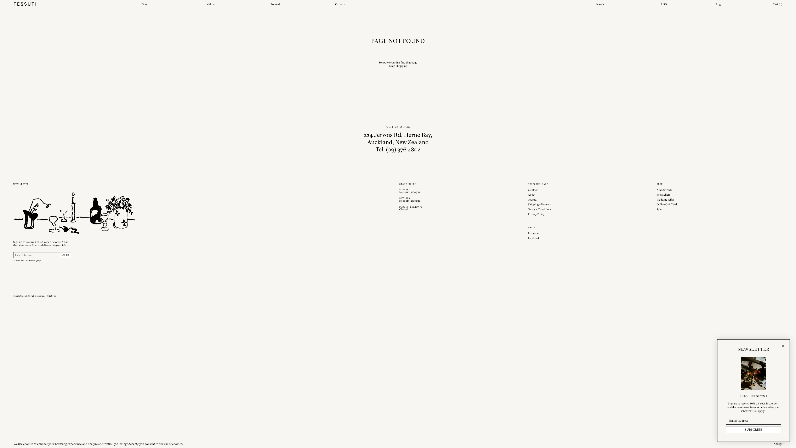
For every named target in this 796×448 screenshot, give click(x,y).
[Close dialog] (783, 345)
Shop (145, 4)
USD (664, 4)
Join (65, 255)
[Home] (74, 4)
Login (719, 4)
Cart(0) (777, 4)
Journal (275, 4)
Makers (210, 4)
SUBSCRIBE (753, 429)
